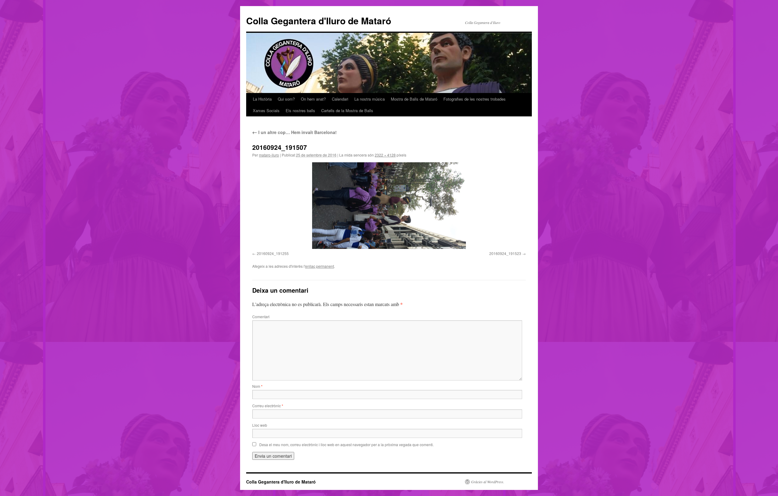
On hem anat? (313, 99)
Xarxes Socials (266, 110)
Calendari (340, 99)
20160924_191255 (273, 253)
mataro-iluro (269, 154)
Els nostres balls (300, 110)
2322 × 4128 (385, 154)
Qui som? (286, 99)
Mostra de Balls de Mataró (414, 99)
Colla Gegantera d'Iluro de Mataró (318, 20)
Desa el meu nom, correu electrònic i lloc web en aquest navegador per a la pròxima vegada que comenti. (346, 444)
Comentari (261, 316)
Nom (257, 386)
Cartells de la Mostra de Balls (347, 110)
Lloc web (259, 425)
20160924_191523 (505, 253)
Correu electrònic (267, 405)
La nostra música (369, 99)
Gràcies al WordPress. (487, 481)
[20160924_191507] (389, 205)
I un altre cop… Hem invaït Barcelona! (294, 132)
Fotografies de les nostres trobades (474, 99)
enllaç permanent (319, 266)
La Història (262, 99)
